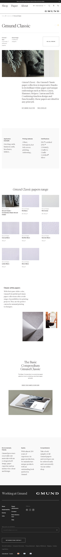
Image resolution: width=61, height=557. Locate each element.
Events (4, 513)
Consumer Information (18, 546)
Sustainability (6, 509)
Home (3, 16)
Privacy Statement (30, 546)
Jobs (3, 516)
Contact (14, 511)
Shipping (49, 546)
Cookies (55, 546)
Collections (9, 16)
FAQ (13, 520)
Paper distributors (15, 507)
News (3, 506)
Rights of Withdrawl (41, 546)
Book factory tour (15, 515)
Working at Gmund (15, 493)
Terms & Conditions (7, 546)
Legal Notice (5, 549)
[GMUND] (52, 11)
